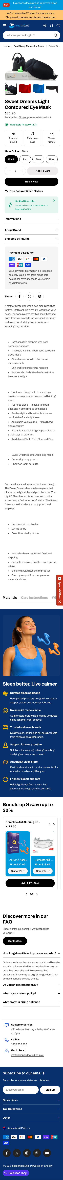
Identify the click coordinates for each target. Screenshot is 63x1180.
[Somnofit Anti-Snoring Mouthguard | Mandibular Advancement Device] (43, 843)
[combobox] (31, 35)
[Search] (56, 35)
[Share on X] (30, 296)
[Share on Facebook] (19, 296)
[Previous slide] (49, 824)
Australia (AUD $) (16, 1128)
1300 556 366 (19, 1044)
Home (6, 46)
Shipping (23, 117)
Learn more (25, 209)
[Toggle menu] (5, 26)
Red (25, 159)
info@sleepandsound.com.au (27, 1055)
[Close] (54, 200)
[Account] (52, 26)
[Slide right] (37, 894)
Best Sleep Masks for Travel (29, 46)
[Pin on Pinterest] (40, 296)
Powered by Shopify (41, 1165)
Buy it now (31, 181)
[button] (59, 590)
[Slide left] (26, 894)
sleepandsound (20, 1165)
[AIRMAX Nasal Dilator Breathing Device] (18, 843)
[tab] (10, 598)
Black (11, 159)
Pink (51, 159)
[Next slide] (54, 824)
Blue (38, 159)
